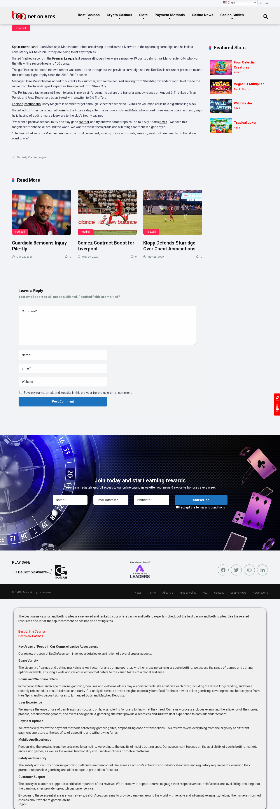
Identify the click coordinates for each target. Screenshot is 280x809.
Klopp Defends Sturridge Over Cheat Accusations (169, 245)
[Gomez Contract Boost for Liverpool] (107, 212)
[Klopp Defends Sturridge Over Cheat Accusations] (172, 212)
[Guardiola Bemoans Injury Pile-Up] (41, 212)
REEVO (237, 72)
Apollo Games (242, 89)
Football (21, 28)
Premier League (63, 58)
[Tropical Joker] (221, 125)
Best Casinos (89, 15)
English (232, 2)
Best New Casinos (30, 636)
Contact (219, 592)
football (84, 122)
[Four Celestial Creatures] (221, 67)
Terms (152, 592)
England (17, 104)
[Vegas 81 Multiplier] (221, 86)
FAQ (205, 592)
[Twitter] (236, 570)
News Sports (260, 592)
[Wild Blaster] (221, 106)
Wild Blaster (243, 103)
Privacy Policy (188, 592)
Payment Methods (170, 15)
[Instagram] (260, 3)
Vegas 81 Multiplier (249, 84)
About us (167, 592)
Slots (143, 15)
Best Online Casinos (32, 631)
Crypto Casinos (119, 15)
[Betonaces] (34, 13)
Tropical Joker (245, 123)
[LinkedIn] (267, 3)
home (62, 110)
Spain (16, 47)
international (29, 47)
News (163, 122)
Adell (237, 108)
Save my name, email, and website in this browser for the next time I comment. (78, 392)
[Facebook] (223, 570)
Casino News (202, 15)
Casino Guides (232, 15)
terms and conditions (210, 507)
